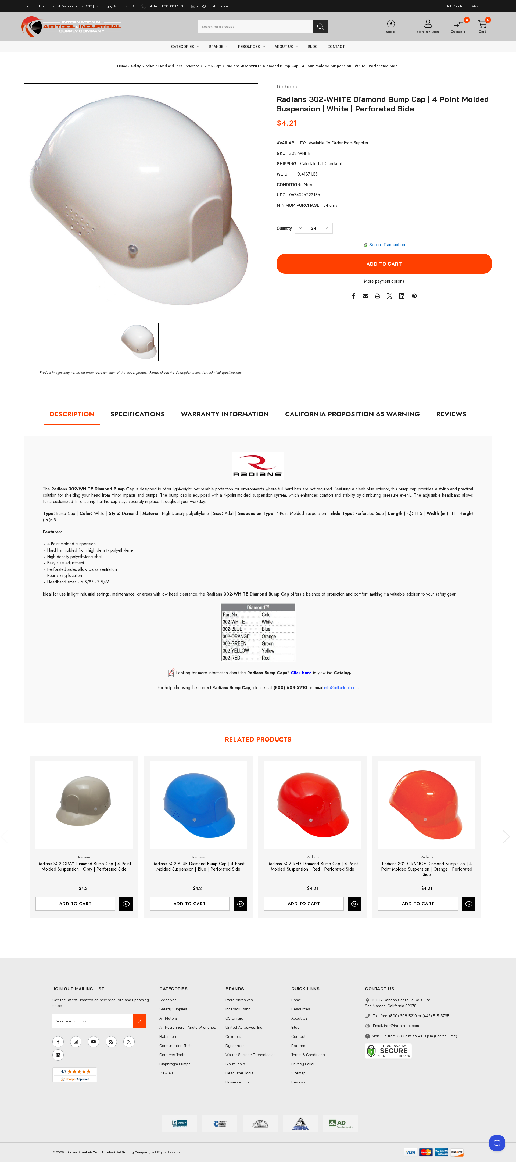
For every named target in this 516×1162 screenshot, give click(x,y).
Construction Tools (176, 1045)
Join (435, 31)
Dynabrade (235, 1045)
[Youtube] (93, 1041)
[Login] (427, 24)
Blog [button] (488, 6)
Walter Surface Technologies (250, 1054)
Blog (295, 1027)
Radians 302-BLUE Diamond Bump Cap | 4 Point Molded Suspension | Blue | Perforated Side (198, 866)
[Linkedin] (401, 296)
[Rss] (111, 1041)
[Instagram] (75, 1041)
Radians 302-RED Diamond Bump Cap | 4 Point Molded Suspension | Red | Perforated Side (312, 866)
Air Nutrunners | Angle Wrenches (187, 1027)
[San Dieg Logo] (219, 1123)
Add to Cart (75, 904)
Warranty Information (225, 414)
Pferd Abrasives (239, 999)
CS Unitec (234, 1018)
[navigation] (122, 66)
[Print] (377, 296)
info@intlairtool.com (401, 1025)
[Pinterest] (414, 296)
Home (296, 999)
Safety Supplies (173, 1009)
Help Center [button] (455, 6)
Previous (5, 836)
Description (72, 414)
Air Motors (168, 1018)
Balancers (168, 1036)
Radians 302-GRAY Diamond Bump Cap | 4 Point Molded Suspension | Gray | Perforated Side (84, 866)
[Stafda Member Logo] (300, 1123)
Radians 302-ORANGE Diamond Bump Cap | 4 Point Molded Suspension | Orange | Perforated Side (426, 869)
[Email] (365, 296)
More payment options (384, 281)
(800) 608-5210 (290, 688)
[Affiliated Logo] (340, 1123)
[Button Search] (320, 26)
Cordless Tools (172, 1054)
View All (166, 1073)
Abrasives (168, 999)
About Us (299, 1018)
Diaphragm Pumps (175, 1063)
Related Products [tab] (258, 739)
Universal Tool (237, 1082)
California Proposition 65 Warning (352, 414)
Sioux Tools (235, 1063)
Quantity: (284, 228)
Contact (298, 1036)
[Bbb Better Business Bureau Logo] (179, 1123)
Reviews (451, 414)
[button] (139, 1021)
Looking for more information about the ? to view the (263, 673)
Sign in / (423, 31)
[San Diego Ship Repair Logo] (260, 1123)
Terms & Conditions (308, 1054)
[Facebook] (353, 296)
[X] (389, 296)
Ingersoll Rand (237, 1009)
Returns (298, 1045)
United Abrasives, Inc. (244, 1027)
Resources (300, 1009)
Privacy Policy (303, 1063)
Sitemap (298, 1073)
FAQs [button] (474, 6)
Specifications (137, 414)
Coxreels (233, 1036)
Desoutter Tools (239, 1073)
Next (505, 836)
